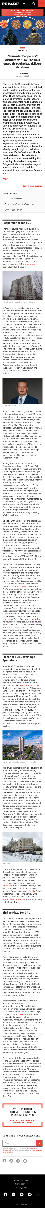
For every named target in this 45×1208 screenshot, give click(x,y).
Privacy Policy (6, 1150)
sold (20, 888)
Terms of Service (31, 1148)
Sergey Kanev (22, 73)
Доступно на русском (32, 186)
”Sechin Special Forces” (28, 685)
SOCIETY (22, 50)
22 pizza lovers (20, 586)
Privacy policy (22, 1187)
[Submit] (39, 1143)
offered (30, 891)
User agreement (21, 1184)
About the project (21, 1180)
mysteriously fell (30, 264)
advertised (7, 885)
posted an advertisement (14, 899)
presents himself (25, 1014)
